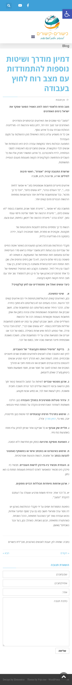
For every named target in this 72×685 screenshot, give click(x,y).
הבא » (6, 553)
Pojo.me (42, 679)
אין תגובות (60, 99)
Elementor (19, 679)
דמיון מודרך (50, 418)
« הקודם (65, 553)
